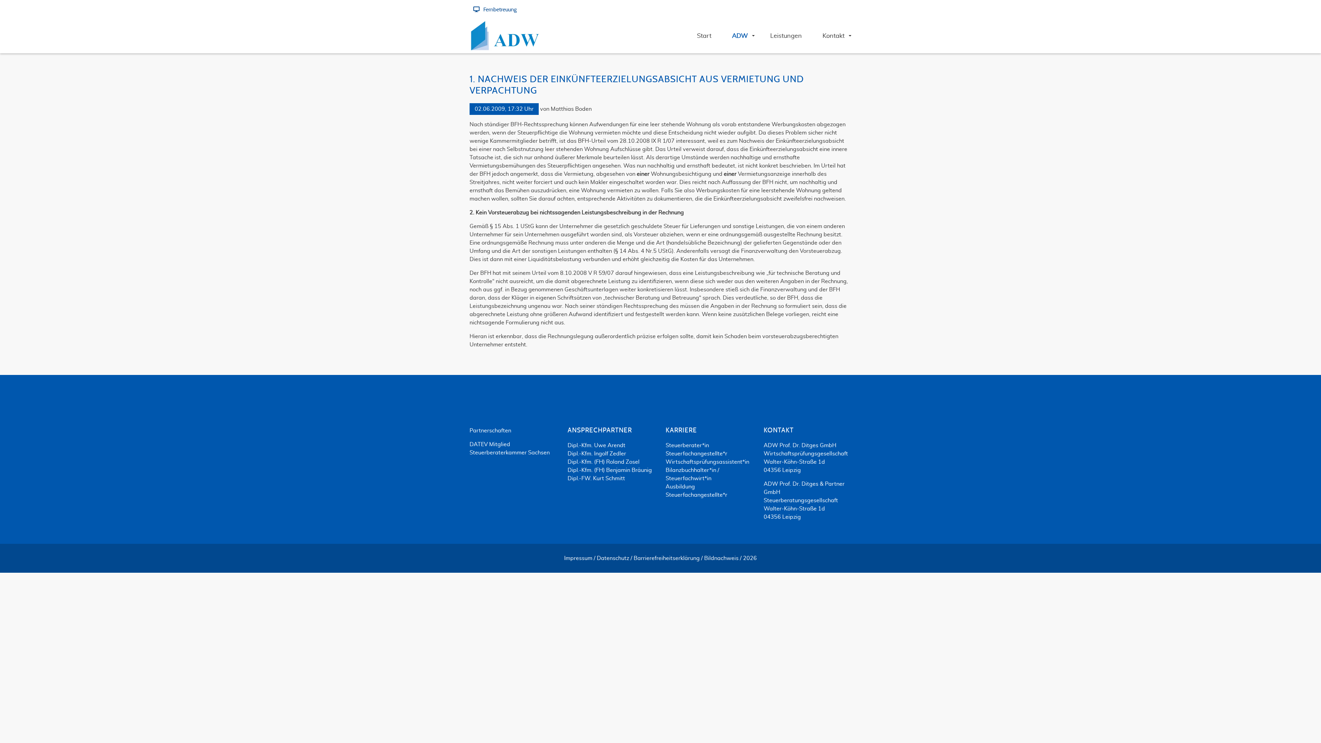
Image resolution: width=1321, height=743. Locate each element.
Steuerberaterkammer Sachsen (510, 452)
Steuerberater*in (687, 445)
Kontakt (779, 430)
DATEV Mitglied (490, 444)
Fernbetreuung (500, 9)
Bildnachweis (721, 558)
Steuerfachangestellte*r (696, 453)
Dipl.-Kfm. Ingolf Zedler (597, 453)
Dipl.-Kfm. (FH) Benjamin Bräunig (610, 470)
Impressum (578, 558)
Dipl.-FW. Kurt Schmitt (596, 478)
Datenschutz (613, 558)
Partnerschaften (490, 430)
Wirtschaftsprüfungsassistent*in (707, 462)
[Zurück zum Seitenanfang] (1297, 718)
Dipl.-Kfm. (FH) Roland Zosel (604, 462)
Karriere (681, 430)
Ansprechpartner (600, 430)
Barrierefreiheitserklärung (667, 558)
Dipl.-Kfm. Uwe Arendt (596, 445)
